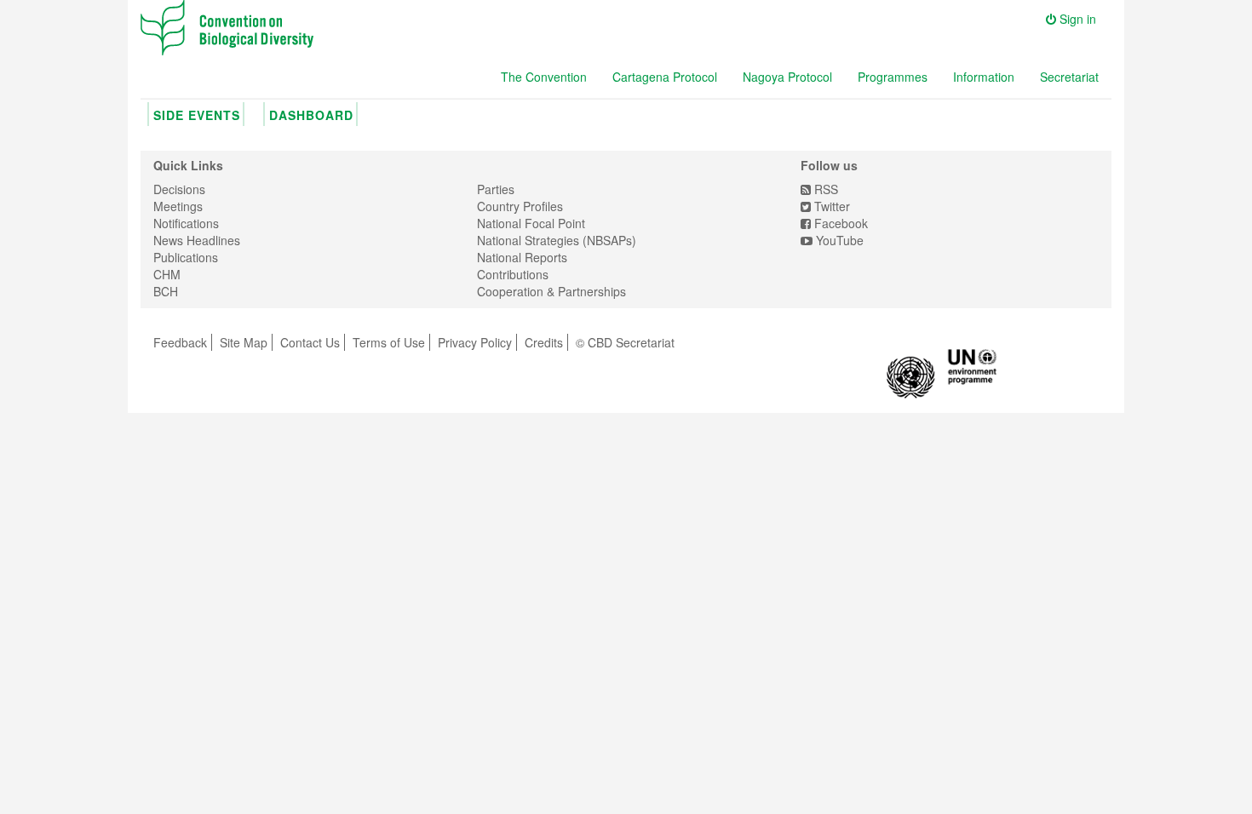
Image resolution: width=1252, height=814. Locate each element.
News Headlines (196, 240)
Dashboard (311, 114)
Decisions (179, 189)
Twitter (830, 206)
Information (983, 76)
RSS (824, 189)
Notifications (186, 223)
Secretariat (1069, 76)
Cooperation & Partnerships (551, 291)
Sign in (1076, 18)
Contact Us (310, 342)
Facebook (839, 223)
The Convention (544, 76)
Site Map (243, 342)
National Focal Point (531, 223)
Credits (544, 342)
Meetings (178, 206)
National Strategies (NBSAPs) (556, 240)
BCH (165, 291)
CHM (167, 274)
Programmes (893, 76)
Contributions (512, 274)
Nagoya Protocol (787, 76)
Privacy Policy (475, 342)
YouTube (838, 240)
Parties (495, 189)
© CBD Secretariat (625, 342)
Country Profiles (520, 206)
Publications (185, 257)
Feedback (180, 342)
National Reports (522, 257)
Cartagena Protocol (664, 76)
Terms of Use (389, 342)
